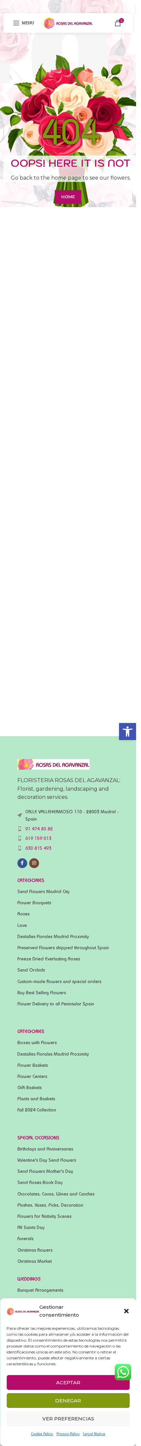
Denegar (68, 1400)
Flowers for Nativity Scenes (44, 1216)
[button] (127, 731)
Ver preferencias (68, 1418)
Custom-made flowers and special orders (59, 981)
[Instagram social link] (34, 863)
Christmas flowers (34, 1250)
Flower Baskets (32, 1065)
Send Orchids (31, 970)
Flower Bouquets (34, 902)
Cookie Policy (42, 1433)
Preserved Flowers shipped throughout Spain (63, 947)
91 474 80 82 (39, 828)
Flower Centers (32, 1076)
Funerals (25, 1238)
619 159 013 (38, 838)
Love (22, 925)
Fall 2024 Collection (36, 1109)
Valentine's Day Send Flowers (46, 1160)
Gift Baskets (29, 1087)
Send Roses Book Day (40, 1182)
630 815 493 (38, 848)
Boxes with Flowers (37, 1042)
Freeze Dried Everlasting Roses (48, 958)
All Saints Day (31, 1227)
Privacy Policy (68, 1433)
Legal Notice (94, 1433)
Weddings (29, 1279)
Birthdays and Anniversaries (45, 1148)
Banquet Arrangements (40, 1290)
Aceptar (68, 1382)
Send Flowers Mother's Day (45, 1171)
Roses (23, 913)
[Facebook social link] (22, 863)
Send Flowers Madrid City (43, 891)
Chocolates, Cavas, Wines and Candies (55, 1193)
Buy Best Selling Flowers (41, 992)
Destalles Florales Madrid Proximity (53, 936)
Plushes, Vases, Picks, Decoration (50, 1205)
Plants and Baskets (36, 1098)
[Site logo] (68, 22)
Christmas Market (34, 1261)
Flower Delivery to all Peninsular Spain (55, 1003)
